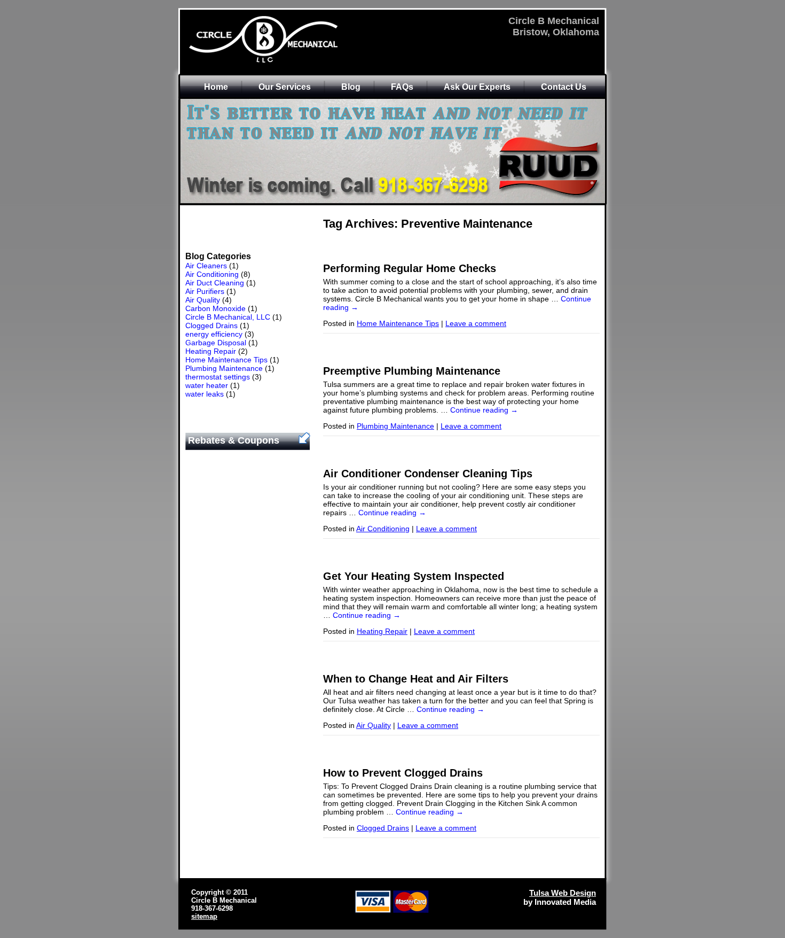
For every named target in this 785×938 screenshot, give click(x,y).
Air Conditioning (212, 274)
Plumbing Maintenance (224, 368)
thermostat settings (217, 377)
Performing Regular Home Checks (409, 268)
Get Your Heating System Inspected (413, 576)
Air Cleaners (206, 265)
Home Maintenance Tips (226, 359)
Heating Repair (210, 351)
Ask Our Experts (477, 86)
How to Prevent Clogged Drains (403, 773)
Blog (350, 86)
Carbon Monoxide (215, 308)
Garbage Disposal (215, 342)
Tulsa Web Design (562, 892)
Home (216, 86)
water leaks (204, 394)
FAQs (402, 86)
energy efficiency (213, 334)
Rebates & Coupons (233, 440)
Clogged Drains (211, 325)
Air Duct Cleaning (214, 282)
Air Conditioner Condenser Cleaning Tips (427, 473)
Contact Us (563, 86)
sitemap (204, 916)
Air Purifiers (204, 291)
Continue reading (484, 410)
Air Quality (202, 300)
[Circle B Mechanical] (291, 61)
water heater (206, 385)
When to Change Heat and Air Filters (415, 679)
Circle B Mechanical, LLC (227, 317)
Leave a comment (475, 323)
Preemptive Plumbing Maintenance (411, 371)
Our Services (284, 86)
